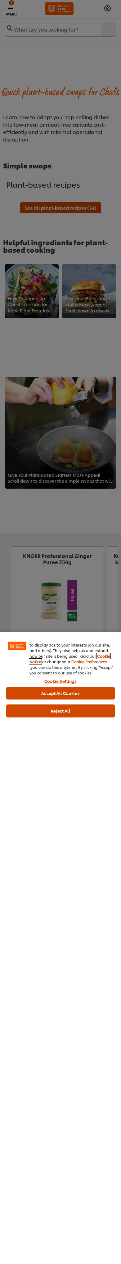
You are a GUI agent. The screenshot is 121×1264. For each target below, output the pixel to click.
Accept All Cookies (60, 693)
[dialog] (60, 948)
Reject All (60, 710)
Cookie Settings (60, 681)
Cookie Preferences (89, 661)
